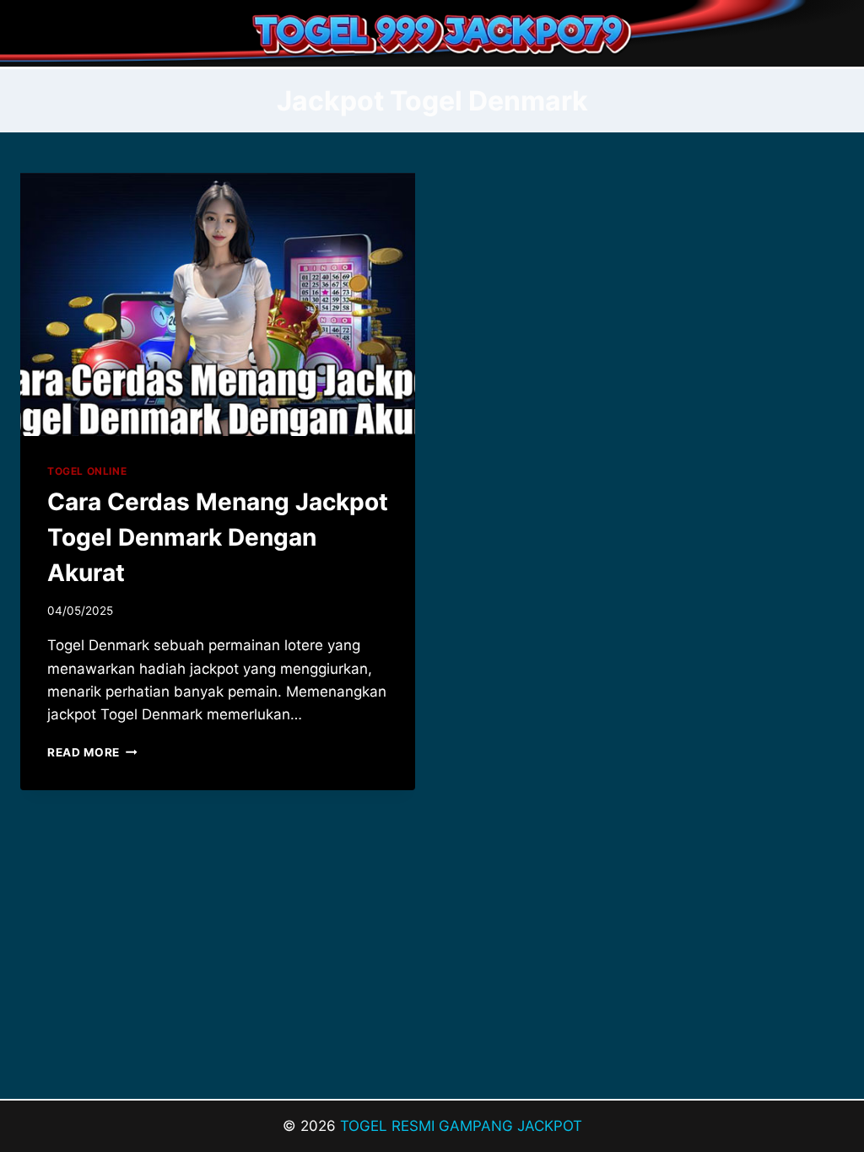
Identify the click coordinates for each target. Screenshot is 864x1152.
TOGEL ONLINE (87, 471)
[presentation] (217, 304)
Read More (92, 752)
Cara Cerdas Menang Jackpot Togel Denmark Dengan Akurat (217, 537)
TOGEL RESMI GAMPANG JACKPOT (461, 1125)
